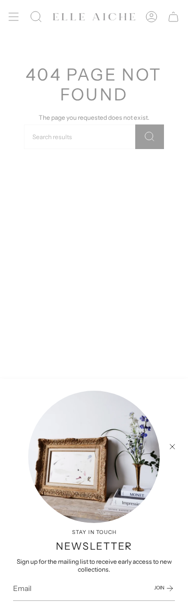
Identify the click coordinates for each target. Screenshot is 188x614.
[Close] (172, 446)
